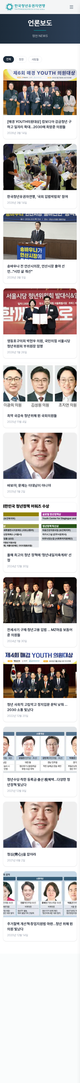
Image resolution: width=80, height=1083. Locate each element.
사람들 (35, 59)
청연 (21, 59)
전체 (8, 59)
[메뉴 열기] (71, 7)
